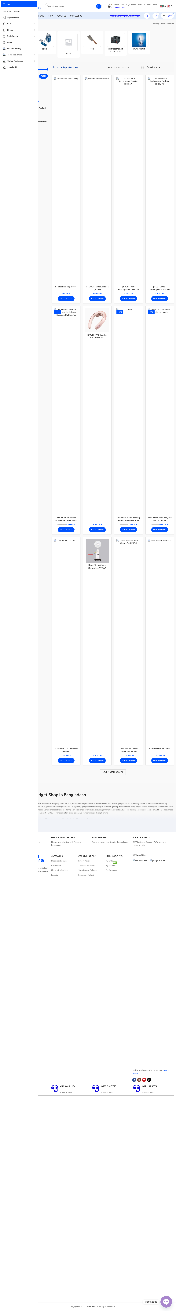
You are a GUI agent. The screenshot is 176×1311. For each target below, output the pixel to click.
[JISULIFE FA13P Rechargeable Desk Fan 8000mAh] (128, 180)
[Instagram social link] (139, 1080)
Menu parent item (87, 856)
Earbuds (54, 875)
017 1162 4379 (149, 1086)
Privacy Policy (84, 861)
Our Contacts (111, 870)
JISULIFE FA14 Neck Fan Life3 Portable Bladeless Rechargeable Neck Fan (66, 520)
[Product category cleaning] (45, 42)
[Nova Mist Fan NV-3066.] (160, 642)
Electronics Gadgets (59, 870)
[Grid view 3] (138, 67)
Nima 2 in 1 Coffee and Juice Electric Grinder (160, 519)
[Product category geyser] (68, 44)
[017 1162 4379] (136, 1088)
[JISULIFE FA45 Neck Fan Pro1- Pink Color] (97, 320)
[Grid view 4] (142, 67)
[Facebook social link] (134, 1080)
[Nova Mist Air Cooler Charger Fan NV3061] (128, 642)
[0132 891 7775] (95, 1088)
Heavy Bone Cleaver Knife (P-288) (97, 288)
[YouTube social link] (144, 1080)
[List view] (133, 67)
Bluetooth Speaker (59, 861)
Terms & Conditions (86, 865)
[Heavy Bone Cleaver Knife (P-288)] (97, 180)
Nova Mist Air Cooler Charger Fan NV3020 (97, 566)
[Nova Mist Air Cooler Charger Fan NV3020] (97, 551)
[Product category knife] (92, 42)
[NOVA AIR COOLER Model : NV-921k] (66, 642)
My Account (111, 865)
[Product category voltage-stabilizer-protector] (116, 43)
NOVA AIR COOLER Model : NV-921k (66, 750)
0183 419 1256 (67, 1086)
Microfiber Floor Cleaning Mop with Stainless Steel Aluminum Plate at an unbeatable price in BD (128, 521)
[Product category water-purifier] (139, 42)
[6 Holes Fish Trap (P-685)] (66, 180)
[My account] (147, 16)
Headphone (56, 865)
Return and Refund (86, 875)
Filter (43, 76)
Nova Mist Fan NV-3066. (159, 748)
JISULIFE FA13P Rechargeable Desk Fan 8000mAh (128, 289)
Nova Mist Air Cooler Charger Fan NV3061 (129, 750)
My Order (109, 861)
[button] (66, 298)
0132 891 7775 (108, 1086)
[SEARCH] (98, 6)
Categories (57, 856)
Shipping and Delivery (87, 870)
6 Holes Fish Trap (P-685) (66, 287)
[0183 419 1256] (54, 1088)
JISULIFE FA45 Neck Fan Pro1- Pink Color (97, 336)
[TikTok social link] (149, 1080)
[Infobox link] (70, 841)
